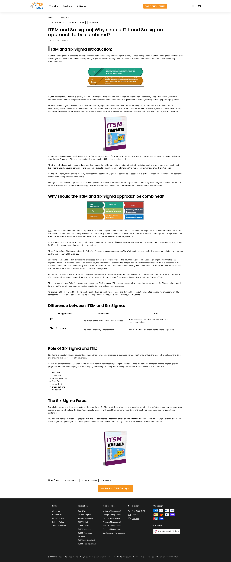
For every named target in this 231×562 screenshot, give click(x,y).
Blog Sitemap (83, 511)
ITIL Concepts (57, 22)
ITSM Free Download (86, 540)
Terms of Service (59, 526)
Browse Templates (85, 518)
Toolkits (53, 6)
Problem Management (112, 522)
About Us (56, 511)
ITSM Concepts (61, 18)
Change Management (112, 515)
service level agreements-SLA (119, 111)
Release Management (112, 526)
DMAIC (99, 295)
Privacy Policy (58, 522)
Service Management (111, 518)
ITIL (49, 230)
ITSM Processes (84, 529)
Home (50, 18)
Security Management (112, 529)
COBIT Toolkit (83, 526)
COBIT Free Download (87, 544)
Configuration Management (114, 533)
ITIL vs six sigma (76, 22)
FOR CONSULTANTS (155, 6)
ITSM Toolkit (83, 522)
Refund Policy (58, 518)
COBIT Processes (85, 533)
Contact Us (57, 515)
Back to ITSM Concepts (117, 488)
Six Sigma (93, 22)
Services (67, 6)
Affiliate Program (84, 515)
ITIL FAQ (81, 536)
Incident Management (112, 511)
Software (82, 6)
